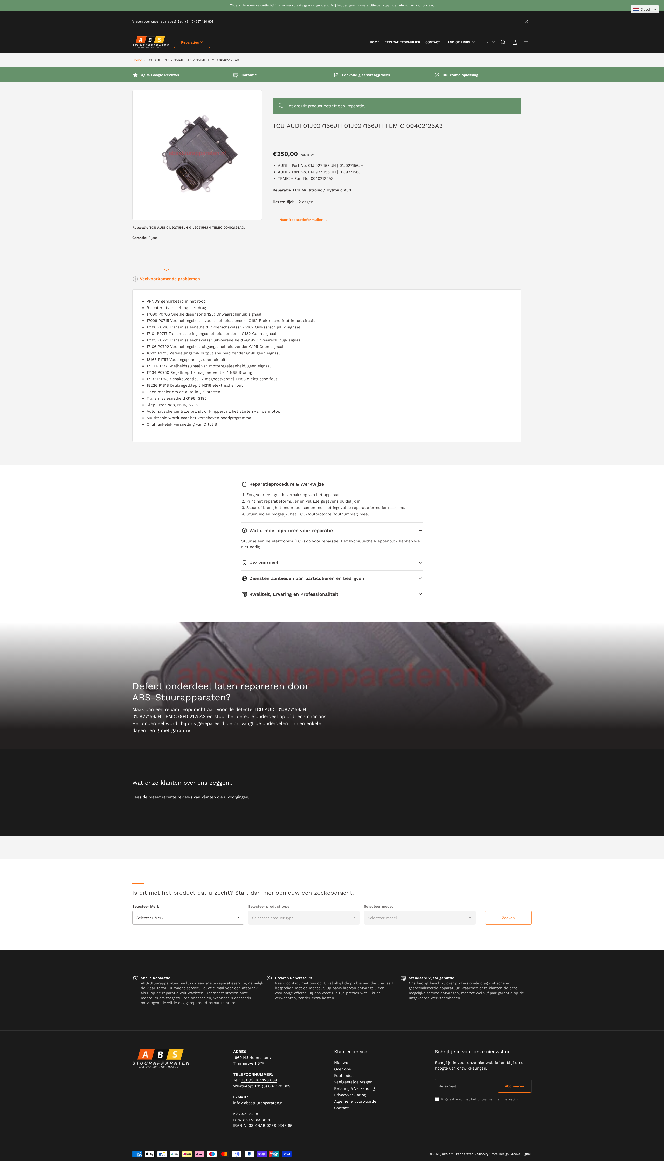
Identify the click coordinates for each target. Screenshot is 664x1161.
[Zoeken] (503, 42)
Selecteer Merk (145, 906)
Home (137, 60)
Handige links (457, 42)
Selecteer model (378, 906)
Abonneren (514, 1086)
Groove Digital (520, 1154)
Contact (432, 42)
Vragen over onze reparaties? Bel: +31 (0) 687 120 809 (172, 21)
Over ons (342, 1069)
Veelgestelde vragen (353, 1082)
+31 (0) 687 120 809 (259, 1080)
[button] (645, 9)
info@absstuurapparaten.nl (258, 1103)
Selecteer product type (268, 906)
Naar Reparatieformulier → (303, 220)
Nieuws (341, 1062)
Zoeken (508, 918)
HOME (374, 42)
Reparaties (190, 42)
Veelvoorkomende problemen (170, 278)
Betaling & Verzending (354, 1088)
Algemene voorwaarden (356, 1101)
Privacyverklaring (350, 1095)
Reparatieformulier (402, 42)
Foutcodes (344, 1075)
